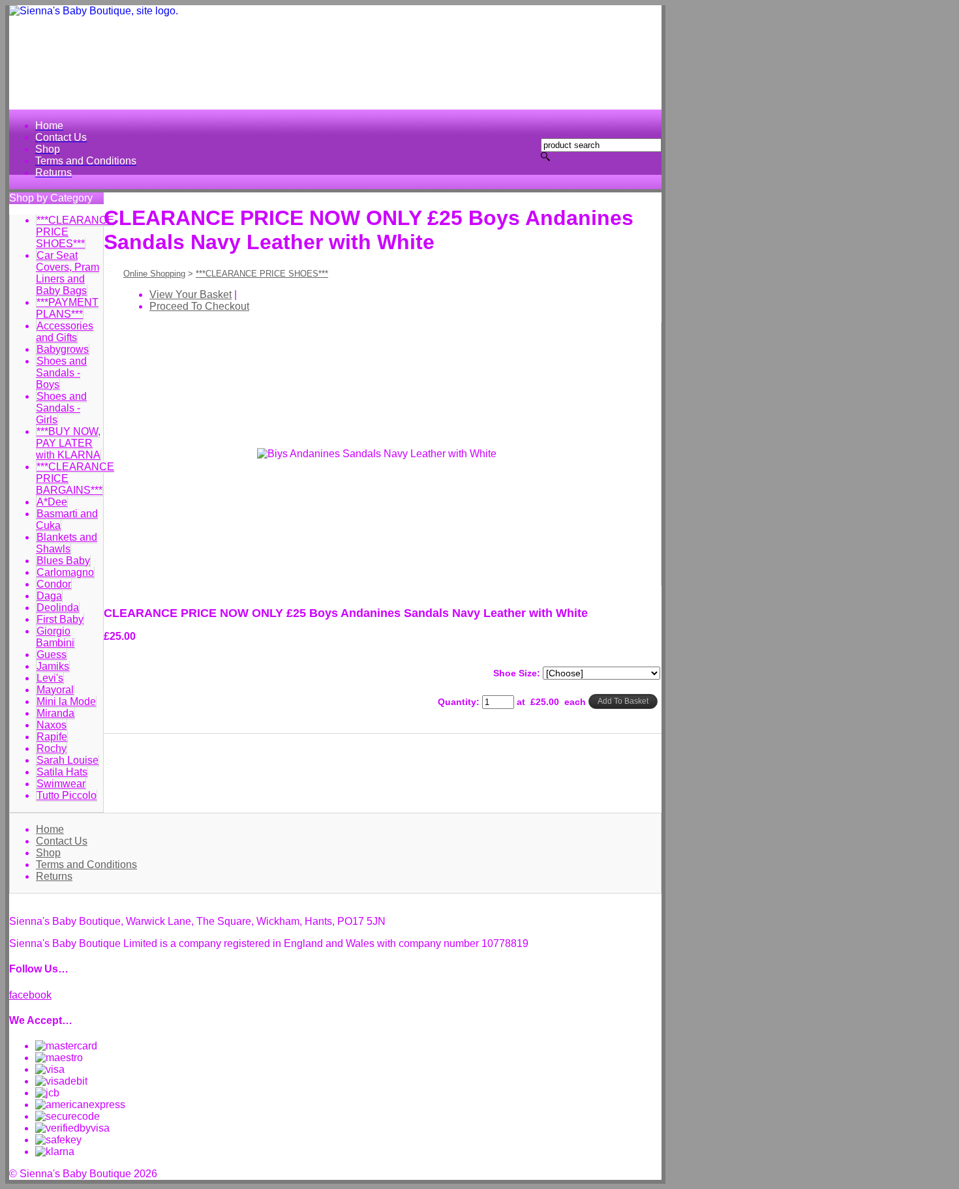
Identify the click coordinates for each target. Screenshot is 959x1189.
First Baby (60, 619)
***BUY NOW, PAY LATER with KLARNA (68, 443)
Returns (54, 876)
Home (50, 829)
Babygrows (63, 349)
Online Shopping (154, 273)
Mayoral (55, 689)
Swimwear (61, 783)
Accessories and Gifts (64, 331)
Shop (48, 852)
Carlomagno (65, 572)
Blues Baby (63, 560)
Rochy (52, 748)
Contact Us (61, 841)
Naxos (52, 724)
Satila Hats (62, 771)
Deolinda (58, 607)
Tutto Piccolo (67, 795)
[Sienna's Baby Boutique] (335, 57)
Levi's (50, 678)
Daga (49, 595)
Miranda (55, 713)
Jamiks (53, 666)
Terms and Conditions (86, 864)
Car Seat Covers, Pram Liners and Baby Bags (67, 273)
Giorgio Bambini (55, 636)
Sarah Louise (68, 760)
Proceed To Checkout (199, 306)
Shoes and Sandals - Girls (61, 408)
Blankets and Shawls (66, 543)
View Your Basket (190, 294)
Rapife (52, 736)
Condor (54, 584)
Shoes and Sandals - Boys (61, 372)
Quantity (457, 702)
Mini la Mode (66, 701)
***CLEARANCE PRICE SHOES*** (262, 273)
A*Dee (52, 501)
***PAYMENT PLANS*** (67, 308)
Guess (52, 654)
